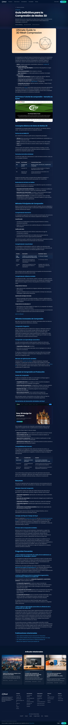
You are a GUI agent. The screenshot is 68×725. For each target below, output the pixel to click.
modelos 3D (46, 64)
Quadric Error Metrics (27, 361)
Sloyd (26, 87)
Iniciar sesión (56, 1)
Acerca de (60, 695)
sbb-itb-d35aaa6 (19, 314)
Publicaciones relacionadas (26, 633)
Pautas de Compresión (22, 375)
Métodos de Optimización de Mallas (25, 358)
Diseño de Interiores (40, 705)
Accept (63, 723)
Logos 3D (28, 700)
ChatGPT (21, 716)
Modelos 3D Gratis (51, 697)
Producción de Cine (40, 703)
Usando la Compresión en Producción (30, 372)
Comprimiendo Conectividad (24, 244)
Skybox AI (18, 703)
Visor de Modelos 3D (30, 698)
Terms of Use (60, 698)
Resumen (19, 481)
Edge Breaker (34, 81)
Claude (26, 716)
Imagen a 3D (18, 697)
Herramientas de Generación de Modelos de (30, 401)
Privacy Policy (60, 700)
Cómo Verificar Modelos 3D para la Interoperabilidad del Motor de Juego (33, 637)
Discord (49, 700)
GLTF (17, 97)
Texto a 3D (18, 695)
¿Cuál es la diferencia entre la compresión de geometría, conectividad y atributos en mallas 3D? (32, 576)
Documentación (51, 698)
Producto (10, 1)
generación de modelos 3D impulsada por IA (25, 567)
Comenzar (63, 1)
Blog (48, 695)
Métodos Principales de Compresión (29, 203)
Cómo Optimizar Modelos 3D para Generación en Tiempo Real (31, 635)
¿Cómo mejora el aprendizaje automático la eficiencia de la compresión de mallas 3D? (32, 607)
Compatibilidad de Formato (23, 446)
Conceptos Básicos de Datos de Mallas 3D (31, 126)
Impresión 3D (39, 698)
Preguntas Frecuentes (24, 551)
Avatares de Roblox (30, 701)
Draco (21, 97)
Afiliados (49, 702)
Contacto (60, 697)
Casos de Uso (16, 1)
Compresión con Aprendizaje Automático (27, 340)
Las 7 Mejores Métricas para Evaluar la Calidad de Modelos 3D (31, 639)
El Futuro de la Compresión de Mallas (26, 528)
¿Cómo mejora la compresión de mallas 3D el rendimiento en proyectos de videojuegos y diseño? (33, 555)
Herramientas (24, 1)
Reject (58, 723)
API (16, 705)
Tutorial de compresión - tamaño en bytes (33, 98)
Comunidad (31, 1)
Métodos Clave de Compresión (24, 488)
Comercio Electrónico (41, 701)
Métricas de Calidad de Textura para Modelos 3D (28, 641)
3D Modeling (17, 9)
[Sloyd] (4, 1)
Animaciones (18, 698)
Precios (36, 1)
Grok (42, 716)
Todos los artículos (20, 7)
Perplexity (46, 716)
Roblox (38, 700)
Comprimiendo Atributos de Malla (25, 276)
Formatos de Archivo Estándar (24, 154)
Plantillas (28, 706)
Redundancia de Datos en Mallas (25, 182)
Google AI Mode (36, 716)
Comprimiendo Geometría (23, 212)
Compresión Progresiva (22, 326)
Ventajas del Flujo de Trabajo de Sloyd (26, 516)
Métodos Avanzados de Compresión (29, 319)
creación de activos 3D (31, 518)
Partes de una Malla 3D (22, 133)
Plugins (17, 706)
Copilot (30, 716)
